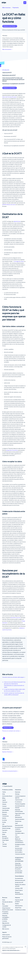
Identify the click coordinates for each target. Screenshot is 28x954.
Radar (3, 834)
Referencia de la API (20, 880)
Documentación (19, 878)
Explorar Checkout (7, 752)
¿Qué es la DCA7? (7, 72)
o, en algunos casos (19, 261)
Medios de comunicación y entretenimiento (19, 840)
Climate (4, 804)
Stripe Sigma (5, 840)
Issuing (4, 822)
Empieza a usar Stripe (9, 26)
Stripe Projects (19, 890)
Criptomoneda (5, 808)
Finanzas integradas (20, 804)
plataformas (17, 221)
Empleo (17, 903)
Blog (3, 904)
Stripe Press (18, 907)
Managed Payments (7, 826)
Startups (17, 794)
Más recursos (6, 7)
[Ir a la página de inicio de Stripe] (4, 784)
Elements (4, 812)
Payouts (4, 832)
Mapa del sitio (5, 923)
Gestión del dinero (19, 819)
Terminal (4, 844)
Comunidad (5, 906)
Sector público (18, 852)
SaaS (16, 823)
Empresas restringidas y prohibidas (5, 917)
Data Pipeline (5, 810)
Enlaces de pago (6, 828)
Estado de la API (19, 882)
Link (3, 824)
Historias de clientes (7, 902)
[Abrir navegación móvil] (24, 2)
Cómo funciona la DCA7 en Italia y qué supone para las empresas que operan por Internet (13, 79)
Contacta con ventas (20, 909)
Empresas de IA (19, 825)
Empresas (17, 792)
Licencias (4, 921)
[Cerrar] (25, 947)
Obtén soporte (6, 934)
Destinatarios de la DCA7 (9, 75)
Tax (3, 842)
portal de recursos (15, 617)
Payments (16, 7)
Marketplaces (18, 817)
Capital (4, 800)
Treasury (4, 846)
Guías (3, 900)
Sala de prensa (18, 905)
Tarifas (4, 792)
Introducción (5, 70)
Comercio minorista (20, 854)
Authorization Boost (7, 796)
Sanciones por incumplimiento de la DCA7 (13, 83)
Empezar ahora (7, 727)
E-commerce (18, 802)
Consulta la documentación (9, 771)
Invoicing (4, 820)
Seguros (17, 837)
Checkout (4, 802)
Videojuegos (18, 831)
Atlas (3, 794)
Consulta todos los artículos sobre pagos (13, 677)
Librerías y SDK (19, 888)
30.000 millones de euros (9, 204)
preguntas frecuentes (12, 450)
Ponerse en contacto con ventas (10, 731)
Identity (4, 818)
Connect (4, 806)
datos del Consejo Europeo (9, 97)
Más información (6, 49)
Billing (3, 798)
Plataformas (18, 821)
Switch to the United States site (10, 950)
